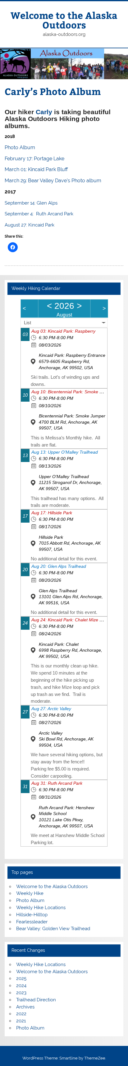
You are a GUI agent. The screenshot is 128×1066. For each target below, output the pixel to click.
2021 (21, 1021)
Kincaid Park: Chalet (59, 644)
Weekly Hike (29, 893)
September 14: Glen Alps (31, 203)
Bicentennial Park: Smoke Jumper (72, 415)
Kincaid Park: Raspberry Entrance (72, 355)
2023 (21, 992)
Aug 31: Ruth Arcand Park (56, 783)
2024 (21, 985)
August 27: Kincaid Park (29, 225)
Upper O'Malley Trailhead (64, 476)
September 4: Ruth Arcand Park (39, 214)
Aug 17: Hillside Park (51, 512)
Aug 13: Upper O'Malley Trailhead (64, 452)
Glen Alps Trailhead (58, 590)
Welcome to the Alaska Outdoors (64, 20)
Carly (45, 112)
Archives (25, 1007)
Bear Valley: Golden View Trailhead (53, 928)
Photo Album (30, 900)
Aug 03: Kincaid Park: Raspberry (63, 331)
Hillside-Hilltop (32, 914)
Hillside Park (51, 537)
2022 (21, 1013)
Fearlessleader (32, 922)
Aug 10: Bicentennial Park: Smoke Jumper (72, 391)
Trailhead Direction (36, 1000)
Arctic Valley (50, 733)
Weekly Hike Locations (41, 907)
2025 (21, 978)
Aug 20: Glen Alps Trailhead (58, 566)
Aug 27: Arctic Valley (51, 708)
